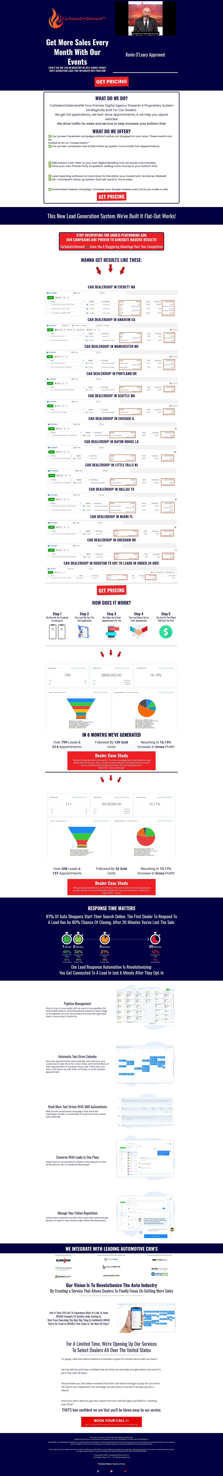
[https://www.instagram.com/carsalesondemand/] (111, 1471)
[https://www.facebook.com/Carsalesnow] (98, 1471)
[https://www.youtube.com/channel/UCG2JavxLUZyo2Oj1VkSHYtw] (125, 1471)
